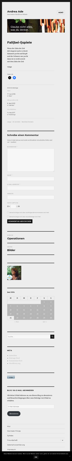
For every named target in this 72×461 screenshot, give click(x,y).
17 (10, 314)
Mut (8, 426)
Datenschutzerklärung (16, 445)
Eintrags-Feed (14, 358)
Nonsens (30, 122)
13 (31, 310)
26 (24, 318)
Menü (60, 12)
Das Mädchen (11, 109)
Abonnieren (13, 414)
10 (10, 310)
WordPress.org (14, 363)
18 (17, 314)
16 (51, 310)
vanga (9, 122)
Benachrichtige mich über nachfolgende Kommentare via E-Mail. (29, 212)
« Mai (16, 322)
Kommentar (12, 147)
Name (9, 175)
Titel (8, 91)
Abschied (24, 122)
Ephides (10, 436)
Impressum (11, 449)
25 (17, 318)
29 (44, 318)
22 (44, 314)
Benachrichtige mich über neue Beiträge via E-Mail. (25, 216)
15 (44, 310)
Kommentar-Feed (15, 361)
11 (17, 310)
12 (24, 310)
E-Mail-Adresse (13, 184)
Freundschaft (12, 440)
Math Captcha (12, 203)
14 (37, 310)
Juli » (45, 322)
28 (37, 318)
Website (10, 193)
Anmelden (13, 355)
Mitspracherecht (12, 100)
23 (51, 314)
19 (24, 314)
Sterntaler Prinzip (14, 431)
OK (36, 457)
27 (31, 318)
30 (51, 318)
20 (31, 314)
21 (37, 314)
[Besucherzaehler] (30, 377)
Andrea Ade (15, 11)
